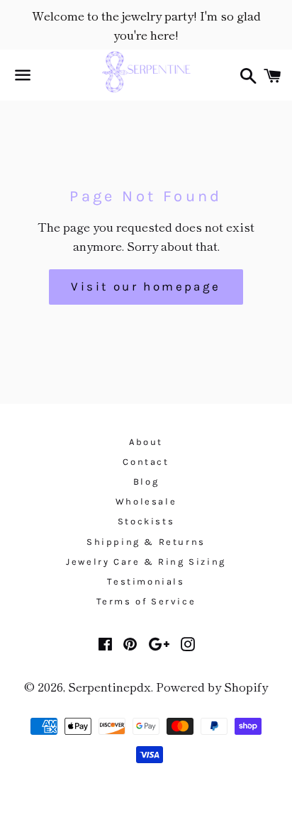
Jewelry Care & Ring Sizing (146, 561)
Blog (146, 481)
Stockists (146, 521)
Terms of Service (146, 601)
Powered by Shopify (212, 686)
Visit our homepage (145, 286)
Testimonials (145, 581)
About (146, 441)
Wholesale (146, 501)
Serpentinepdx (109, 686)
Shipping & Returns (146, 541)
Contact (146, 461)
